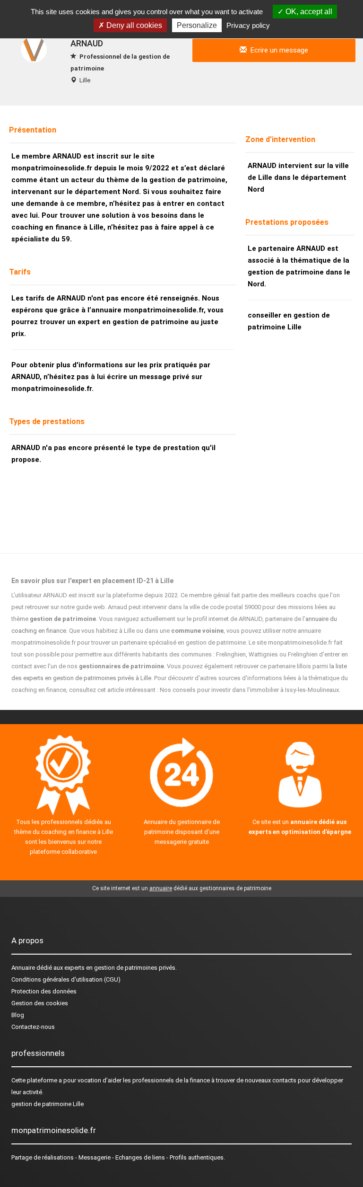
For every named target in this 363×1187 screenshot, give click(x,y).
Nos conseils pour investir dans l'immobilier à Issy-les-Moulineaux (249, 689)
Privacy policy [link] (248, 25)
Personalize (197, 25)
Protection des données (44, 991)
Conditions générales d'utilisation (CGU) (66, 979)
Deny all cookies (133, 25)
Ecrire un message (277, 50)
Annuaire (23, 967)
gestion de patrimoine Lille (47, 1103)
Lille (84, 80)
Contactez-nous (33, 1026)
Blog (17, 1015)
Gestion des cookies (39, 1003)
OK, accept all (308, 12)
